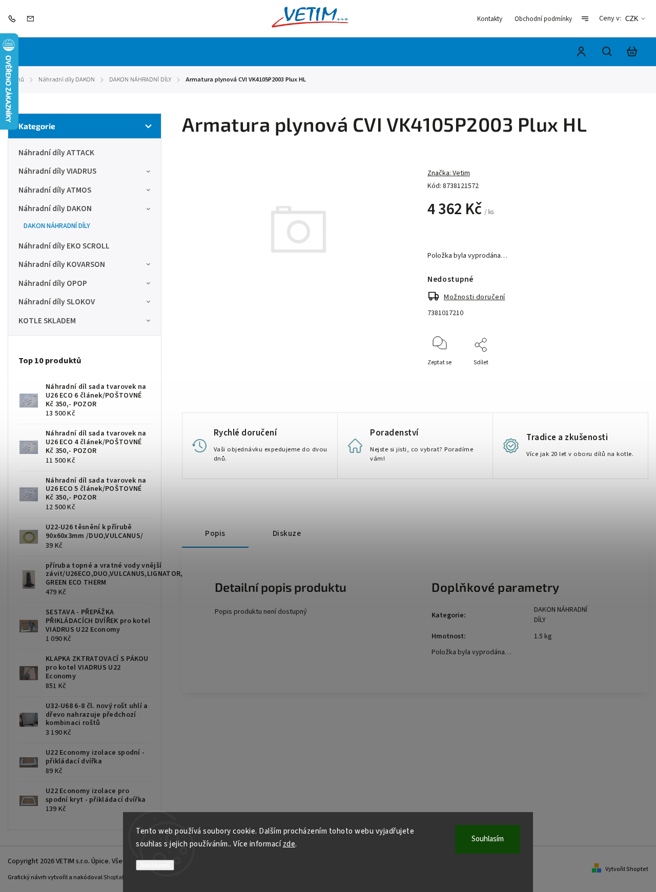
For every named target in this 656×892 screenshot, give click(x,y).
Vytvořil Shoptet (626, 869)
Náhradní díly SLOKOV (56, 301)
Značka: (448, 173)
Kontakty (489, 19)
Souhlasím (487, 839)
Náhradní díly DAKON (55, 208)
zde (289, 844)
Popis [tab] (215, 533)
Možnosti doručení (474, 297)
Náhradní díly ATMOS (54, 190)
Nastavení (155, 865)
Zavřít (604, 376)
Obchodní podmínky (543, 19)
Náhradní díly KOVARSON (61, 264)
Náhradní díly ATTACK (56, 152)
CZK (632, 19)
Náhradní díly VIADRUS (57, 171)
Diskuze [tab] (287, 533)
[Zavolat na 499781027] (14, 18)
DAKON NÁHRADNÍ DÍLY (57, 226)
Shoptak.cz (118, 877)
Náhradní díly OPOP (52, 283)
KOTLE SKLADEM (47, 320)
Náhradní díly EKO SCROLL (64, 246)
